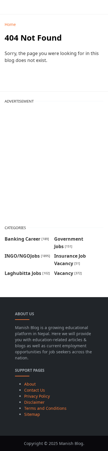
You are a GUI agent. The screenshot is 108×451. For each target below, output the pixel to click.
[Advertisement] (54, 162)
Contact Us (34, 390)
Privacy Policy (37, 396)
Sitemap (32, 414)
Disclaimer (34, 402)
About (30, 384)
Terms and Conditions (45, 408)
